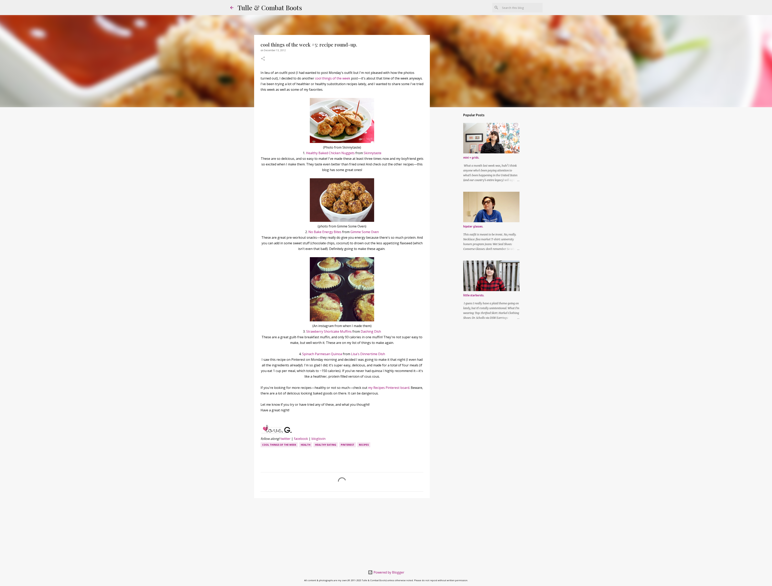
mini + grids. (471, 157)
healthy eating (325, 444)
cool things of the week (332, 78)
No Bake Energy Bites (324, 232)
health (305, 444)
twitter (285, 438)
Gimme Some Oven (364, 232)
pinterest (347, 444)
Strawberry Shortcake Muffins (329, 331)
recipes (364, 444)
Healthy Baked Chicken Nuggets (330, 153)
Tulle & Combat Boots (269, 7)
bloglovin (318, 438)
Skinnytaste (372, 153)
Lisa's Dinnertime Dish (368, 354)
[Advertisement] (342, 532)
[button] (263, 59)
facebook (301, 438)
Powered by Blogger (388, 572)
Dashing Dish (371, 331)
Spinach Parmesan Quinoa (322, 354)
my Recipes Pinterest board (388, 387)
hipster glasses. (473, 226)
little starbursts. (473, 295)
